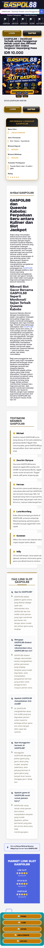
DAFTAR (32, 33)
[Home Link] (19, 4)
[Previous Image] (4, 76)
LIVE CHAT (23, 941)
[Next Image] (40, 76)
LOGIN (12, 33)
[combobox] (19, 11)
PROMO (23, 916)
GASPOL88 (27, 268)
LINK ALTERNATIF (23, 935)
